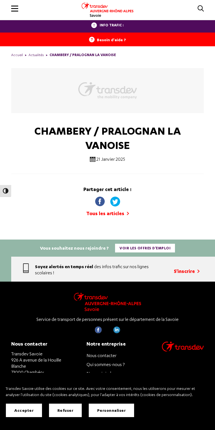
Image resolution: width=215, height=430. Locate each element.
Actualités (36, 55)
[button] (14, 9)
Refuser (65, 410)
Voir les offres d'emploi (145, 248)
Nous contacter (101, 355)
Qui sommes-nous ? (106, 364)
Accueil (17, 55)
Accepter (24, 410)
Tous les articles (105, 213)
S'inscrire (185, 271)
